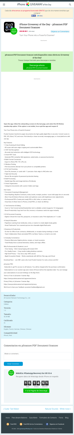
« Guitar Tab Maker (11, 409)
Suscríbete (33, 418)
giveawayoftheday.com (26, 428)
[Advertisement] (44, 46)
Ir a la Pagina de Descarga (36, 391)
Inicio (8, 418)
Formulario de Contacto (48, 418)
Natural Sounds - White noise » (58, 409)
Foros (61, 418)
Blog (66, 418)
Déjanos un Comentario (60, 31)
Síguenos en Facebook (57, 424)
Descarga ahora (37, 66)
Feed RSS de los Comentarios (33, 424)
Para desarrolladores (19, 418)
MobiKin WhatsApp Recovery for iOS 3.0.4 (34, 373)
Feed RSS (13, 424)
